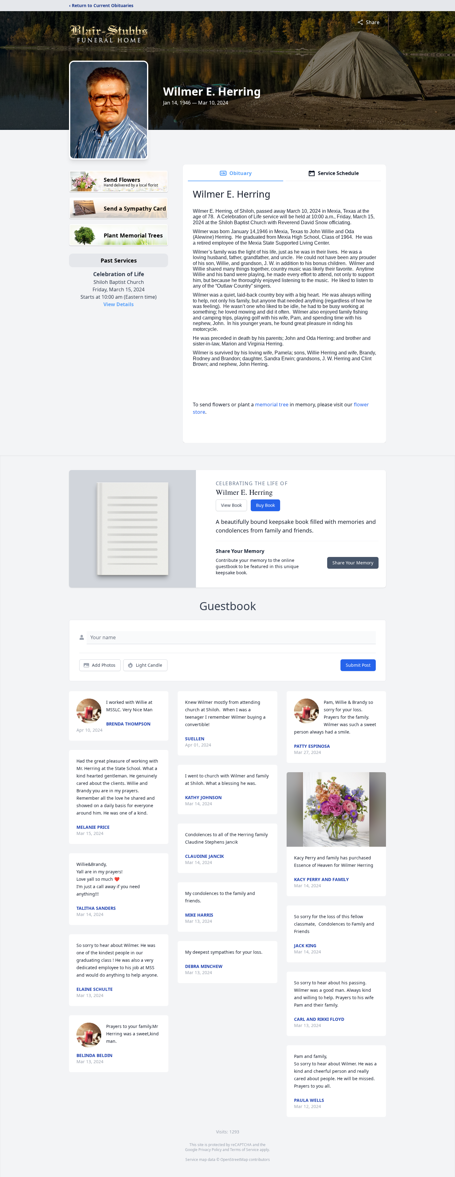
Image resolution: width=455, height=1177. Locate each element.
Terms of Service (244, 1149)
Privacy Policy (210, 1149)
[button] (336, 809)
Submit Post (358, 665)
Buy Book (265, 505)
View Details (118, 304)
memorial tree (271, 404)
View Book (231, 505)
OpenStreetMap (234, 1159)
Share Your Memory (352, 563)
